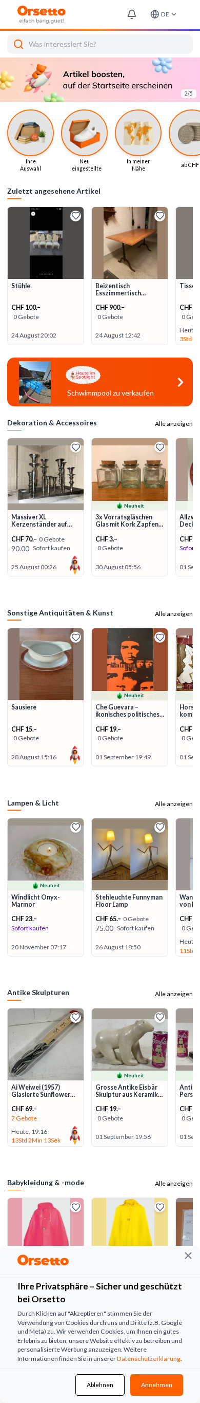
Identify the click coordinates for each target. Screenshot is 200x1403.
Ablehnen (100, 1385)
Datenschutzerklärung (149, 1358)
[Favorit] (75, 171)
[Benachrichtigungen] (132, 15)
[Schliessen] (188, 1255)
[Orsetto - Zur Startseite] (41, 15)
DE (165, 14)
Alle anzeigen (174, 379)
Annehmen (156, 1385)
